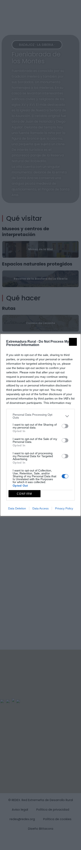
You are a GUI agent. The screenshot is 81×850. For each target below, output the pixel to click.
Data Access (40, 508)
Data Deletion (17, 508)
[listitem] (40, 416)
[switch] (65, 426)
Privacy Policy (64, 508)
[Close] (73, 342)
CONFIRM (24, 493)
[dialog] (40, 425)
